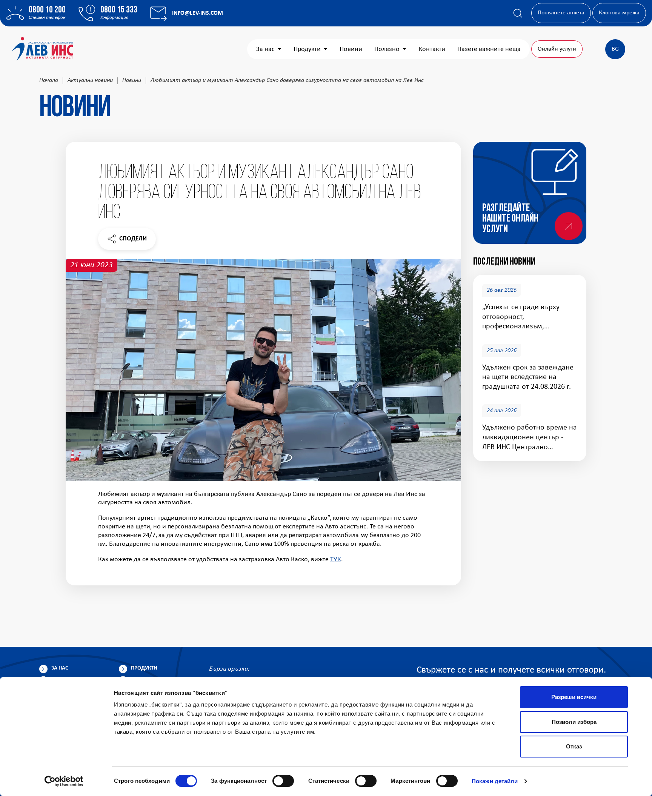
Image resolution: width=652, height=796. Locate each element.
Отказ (574, 746)
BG (615, 49)
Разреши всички (574, 697)
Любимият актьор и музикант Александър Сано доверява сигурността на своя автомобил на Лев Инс (287, 80)
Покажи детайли (495, 781)
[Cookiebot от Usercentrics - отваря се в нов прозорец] (64, 781)
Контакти (431, 49)
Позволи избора (574, 722)
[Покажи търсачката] (517, 13)
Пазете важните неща (489, 49)
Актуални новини (90, 80)
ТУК (335, 559)
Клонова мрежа (619, 13)
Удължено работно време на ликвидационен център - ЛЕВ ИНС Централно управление (529, 438)
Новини (351, 49)
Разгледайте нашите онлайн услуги (510, 219)
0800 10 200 (47, 10)
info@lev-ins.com (197, 13)
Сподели (127, 241)
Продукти (307, 49)
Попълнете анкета (561, 13)
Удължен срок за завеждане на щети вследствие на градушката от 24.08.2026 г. (528, 377)
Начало (48, 80)
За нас (265, 49)
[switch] (283, 781)
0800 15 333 (118, 10)
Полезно (387, 49)
